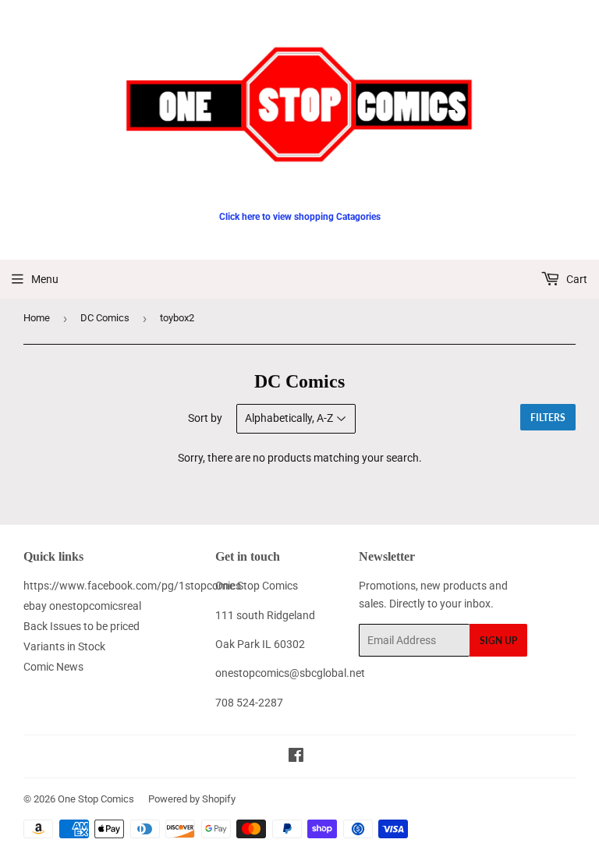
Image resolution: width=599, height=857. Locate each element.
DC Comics (104, 318)
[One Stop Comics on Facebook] (296, 757)
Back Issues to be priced (81, 626)
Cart (575, 279)
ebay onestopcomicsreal (82, 606)
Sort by (205, 418)
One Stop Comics (96, 799)
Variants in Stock (64, 646)
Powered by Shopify (192, 799)
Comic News (53, 666)
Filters (547, 417)
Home (36, 318)
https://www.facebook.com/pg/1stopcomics (132, 585)
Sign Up (498, 640)
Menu (44, 279)
